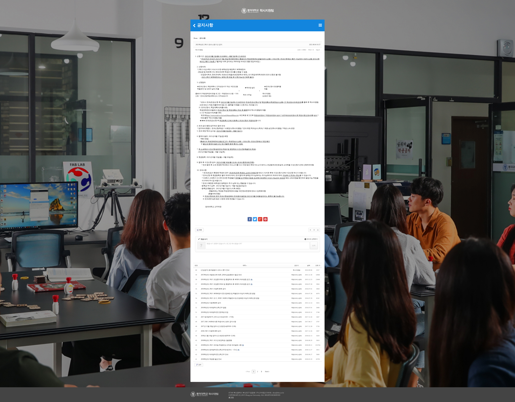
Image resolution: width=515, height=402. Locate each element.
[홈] (194, 25)
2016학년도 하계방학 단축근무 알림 (213, 308)
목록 (200, 230)
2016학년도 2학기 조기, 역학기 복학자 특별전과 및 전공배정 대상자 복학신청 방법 (230, 298)
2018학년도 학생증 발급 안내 (211, 359)
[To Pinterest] (265, 218)
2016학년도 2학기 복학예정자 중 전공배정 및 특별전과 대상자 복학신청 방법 (228, 293)
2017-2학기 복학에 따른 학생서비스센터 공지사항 (218, 322)
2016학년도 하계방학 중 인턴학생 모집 (214, 312)
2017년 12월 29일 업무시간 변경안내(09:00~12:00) (218, 326)
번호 (196, 265)
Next (267, 372)
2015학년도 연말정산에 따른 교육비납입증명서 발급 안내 (221, 275)
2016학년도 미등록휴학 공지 (211, 303)
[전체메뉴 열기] (320, 25)
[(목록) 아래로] (314, 230)
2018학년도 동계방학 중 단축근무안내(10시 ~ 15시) (219, 350)
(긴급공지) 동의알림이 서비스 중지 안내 (215, 270)
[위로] (310, 230)
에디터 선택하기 (312, 239)
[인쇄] (318, 230)
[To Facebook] (249, 218)
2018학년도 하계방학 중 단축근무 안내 (214, 354)
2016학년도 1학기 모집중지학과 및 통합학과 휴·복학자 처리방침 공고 (226, 279)
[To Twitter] (255, 218)
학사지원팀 (199, 50)
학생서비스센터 (296, 275)
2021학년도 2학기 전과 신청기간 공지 (209, 45)
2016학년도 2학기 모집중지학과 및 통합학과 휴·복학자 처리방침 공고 (226, 284)
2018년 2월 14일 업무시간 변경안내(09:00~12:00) (218, 336)
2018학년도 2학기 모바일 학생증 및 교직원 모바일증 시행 (221, 345)
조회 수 (317, 265)
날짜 (308, 265)
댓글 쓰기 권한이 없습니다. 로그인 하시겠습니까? (224, 244)
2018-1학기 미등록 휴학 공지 (211, 331)
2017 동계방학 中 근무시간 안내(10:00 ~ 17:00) (217, 317)
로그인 (231, 398)
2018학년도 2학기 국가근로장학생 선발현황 (216, 340)
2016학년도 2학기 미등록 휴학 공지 (213, 289)
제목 (244, 265)
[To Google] (260, 218)
